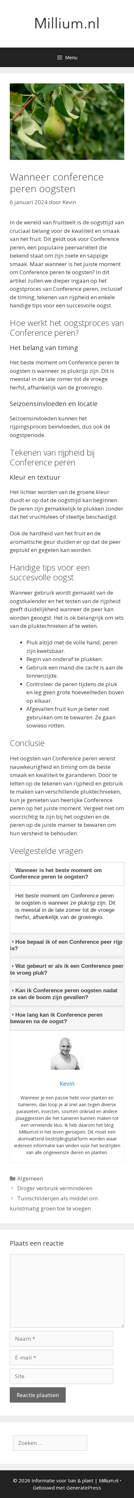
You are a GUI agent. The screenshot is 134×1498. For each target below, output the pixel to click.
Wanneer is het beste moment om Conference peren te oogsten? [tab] (56, 873)
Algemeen (30, 1178)
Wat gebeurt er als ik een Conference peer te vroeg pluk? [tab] (67, 969)
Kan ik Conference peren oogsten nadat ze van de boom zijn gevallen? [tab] (63, 993)
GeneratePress (83, 1487)
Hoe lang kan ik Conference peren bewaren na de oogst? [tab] (56, 1018)
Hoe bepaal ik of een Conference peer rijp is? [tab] (66, 945)
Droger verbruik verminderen (54, 1188)
